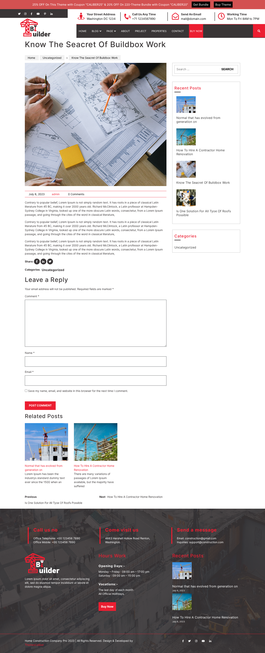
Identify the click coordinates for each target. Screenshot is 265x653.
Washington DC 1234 (101, 19)
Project (140, 31)
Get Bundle (201, 4)
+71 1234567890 (143, 19)
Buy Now (196, 31)
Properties (159, 31)
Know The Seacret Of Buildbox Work (203, 182)
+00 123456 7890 (68, 538)
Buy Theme (223, 4)
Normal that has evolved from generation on (43, 467)
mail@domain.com (193, 19)
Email (29, 371)
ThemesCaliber (34, 644)
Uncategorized (52, 57)
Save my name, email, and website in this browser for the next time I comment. (78, 390)
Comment (32, 296)
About (125, 31)
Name (30, 352)
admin (56, 194)
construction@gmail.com (200, 538)
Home (83, 31)
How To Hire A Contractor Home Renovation (94, 467)
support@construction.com (206, 542)
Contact (178, 31)
